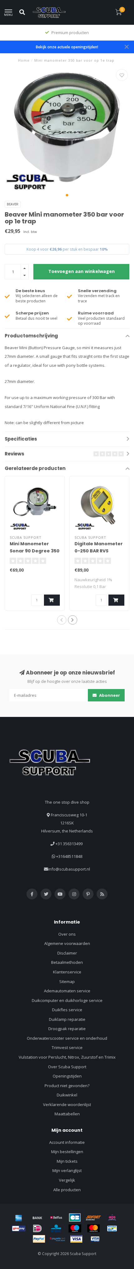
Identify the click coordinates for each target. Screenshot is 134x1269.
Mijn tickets (67, 1161)
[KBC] (56, 1228)
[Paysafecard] (57, 1239)
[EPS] (112, 1217)
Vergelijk (67, 1180)
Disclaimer (67, 953)
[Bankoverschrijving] (37, 1217)
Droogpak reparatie (67, 1028)
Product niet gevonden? (67, 1085)
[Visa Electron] (95, 1239)
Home (24, 60)
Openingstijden (67, 1076)
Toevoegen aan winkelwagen (81, 271)
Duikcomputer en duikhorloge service (67, 1000)
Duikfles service (67, 1009)
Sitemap (67, 981)
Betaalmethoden (67, 962)
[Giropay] (18, 1228)
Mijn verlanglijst (67, 1170)
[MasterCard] (93, 1228)
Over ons (67, 934)
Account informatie (67, 1142)
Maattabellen (67, 1114)
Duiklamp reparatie (67, 1019)
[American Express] (18, 1217)
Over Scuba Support (67, 1066)
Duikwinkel (67, 1095)
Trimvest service (67, 1047)
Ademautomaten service (67, 991)
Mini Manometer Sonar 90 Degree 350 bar (35, 551)
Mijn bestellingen (67, 1151)
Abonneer (109, 695)
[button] (67, 195)
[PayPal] (39, 1239)
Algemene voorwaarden (67, 943)
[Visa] (76, 1239)
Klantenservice (67, 972)
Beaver (12, 204)
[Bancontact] (112, 1228)
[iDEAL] (37, 1228)
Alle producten (67, 1189)
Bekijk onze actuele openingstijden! (67, 46)
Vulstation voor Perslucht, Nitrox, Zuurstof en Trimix (67, 1057)
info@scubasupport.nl (69, 869)
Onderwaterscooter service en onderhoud (67, 1038)
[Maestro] (75, 1228)
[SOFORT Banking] (93, 1217)
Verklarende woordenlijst (67, 1104)
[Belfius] (56, 1217)
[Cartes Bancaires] (75, 1217)
